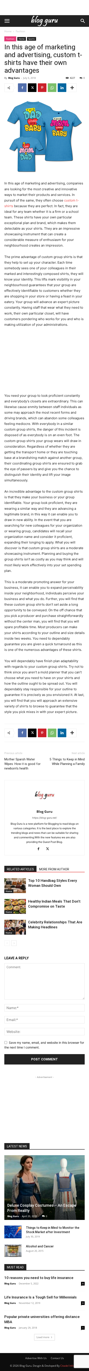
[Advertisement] (44, 7)
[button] (7, 21)
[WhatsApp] (52, 87)
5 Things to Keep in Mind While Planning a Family (67, 761)
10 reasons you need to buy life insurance (38, 1278)
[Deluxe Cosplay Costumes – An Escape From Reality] (44, 1187)
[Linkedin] (62, 87)
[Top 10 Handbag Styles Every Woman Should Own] (15, 885)
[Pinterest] (42, 87)
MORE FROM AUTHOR (54, 869)
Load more (43, 1337)
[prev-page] (7, 943)
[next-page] (14, 943)
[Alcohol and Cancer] (13, 1250)
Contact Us (57, 1358)
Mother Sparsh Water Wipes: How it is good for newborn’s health (22, 763)
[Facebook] (22, 87)
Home (8, 31)
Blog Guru (14, 77)
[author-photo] (44, 805)
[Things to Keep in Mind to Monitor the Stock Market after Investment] (13, 1232)
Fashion (20, 31)
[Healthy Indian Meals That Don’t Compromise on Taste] (15, 906)
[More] (72, 87)
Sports (31, 38)
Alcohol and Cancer (40, 1246)
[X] (32, 87)
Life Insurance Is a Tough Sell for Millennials (40, 1297)
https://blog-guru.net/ (44, 817)
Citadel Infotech (69, 1366)
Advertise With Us (36, 1358)
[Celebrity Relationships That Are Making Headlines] (15, 927)
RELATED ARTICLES (20, 869)
